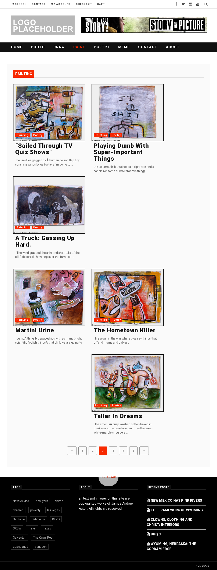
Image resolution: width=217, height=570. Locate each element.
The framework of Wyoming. (177, 510)
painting (23, 135)
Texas (47, 528)
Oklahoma (38, 519)
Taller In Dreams (118, 416)
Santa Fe (19, 519)
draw (59, 47)
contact (39, 4)
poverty (35, 510)
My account (61, 4)
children (18, 510)
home (16, 47)
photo (38, 47)
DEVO (56, 519)
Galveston (19, 537)
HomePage (202, 565)
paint (79, 47)
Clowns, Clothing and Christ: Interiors (169, 522)
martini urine (34, 330)
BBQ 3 (156, 534)
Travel (32, 528)
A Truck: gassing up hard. (45, 241)
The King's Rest (43, 537)
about (173, 47)
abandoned (20, 546)
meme (124, 47)
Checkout (84, 4)
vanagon (41, 546)
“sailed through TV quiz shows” (44, 149)
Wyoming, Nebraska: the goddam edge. (171, 546)
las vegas (53, 510)
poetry (102, 47)
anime (59, 501)
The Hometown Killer (125, 330)
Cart (101, 4)
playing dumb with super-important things (121, 152)
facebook (19, 4)
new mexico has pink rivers (176, 500)
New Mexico (21, 501)
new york (42, 501)
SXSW (17, 528)
